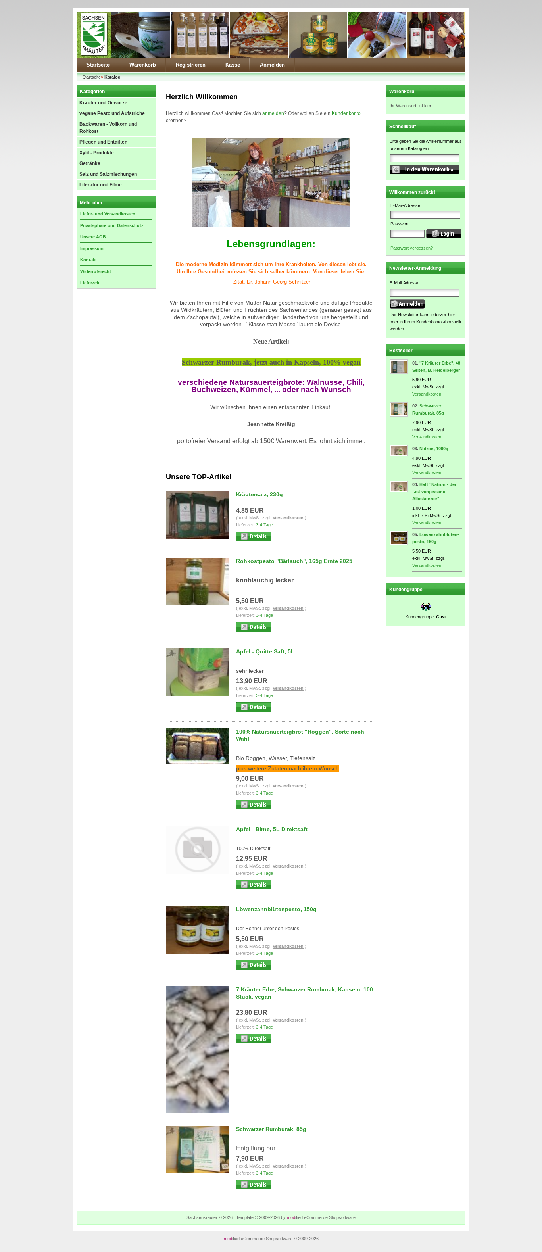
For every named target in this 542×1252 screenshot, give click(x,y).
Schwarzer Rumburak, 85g (271, 1129)
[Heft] (399, 490)
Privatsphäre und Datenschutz (112, 225)
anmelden (273, 113)
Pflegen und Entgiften (103, 142)
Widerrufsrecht (95, 271)
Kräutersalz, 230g (259, 494)
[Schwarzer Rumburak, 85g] (399, 415)
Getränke (89, 163)
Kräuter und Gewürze (103, 103)
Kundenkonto (346, 113)
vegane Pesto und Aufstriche (112, 113)
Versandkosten (288, 517)
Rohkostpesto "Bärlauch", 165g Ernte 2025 (294, 561)
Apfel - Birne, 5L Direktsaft (272, 829)
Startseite (98, 65)
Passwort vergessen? (411, 248)
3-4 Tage (264, 524)
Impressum (92, 248)
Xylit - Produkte (96, 153)
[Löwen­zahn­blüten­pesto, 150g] (399, 543)
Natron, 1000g (433, 448)
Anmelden (272, 65)
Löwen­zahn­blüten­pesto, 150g (276, 909)
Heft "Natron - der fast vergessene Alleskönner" (434, 491)
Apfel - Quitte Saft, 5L (265, 651)
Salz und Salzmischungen (108, 174)
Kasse (232, 65)
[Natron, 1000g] (399, 454)
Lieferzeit (90, 282)
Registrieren (191, 65)
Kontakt (88, 259)
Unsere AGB (93, 236)
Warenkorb (142, 65)
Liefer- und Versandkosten (107, 213)
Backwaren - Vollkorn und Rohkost (108, 127)
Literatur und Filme (100, 185)
